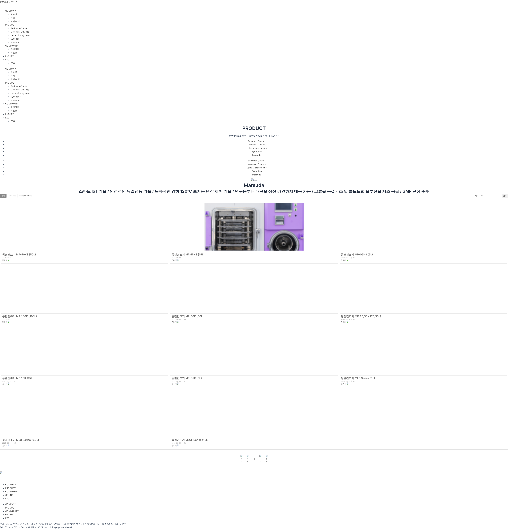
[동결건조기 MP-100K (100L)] (84, 288)
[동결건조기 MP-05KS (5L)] (423, 227)
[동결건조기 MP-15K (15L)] (84, 350)
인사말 (14, 14)
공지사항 (15, 49)
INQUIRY (9, 56)
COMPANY (10, 11)
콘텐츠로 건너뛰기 (9, 1)
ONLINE (9, 495)
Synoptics (16, 38)
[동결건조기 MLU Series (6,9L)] (84, 412)
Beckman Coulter (19, 28)
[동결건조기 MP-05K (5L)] (254, 350)
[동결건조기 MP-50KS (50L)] (84, 227)
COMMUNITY (12, 45)
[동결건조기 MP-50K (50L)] (254, 288)
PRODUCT (10, 24)
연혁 (13, 18)
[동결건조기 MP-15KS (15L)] (254, 227)
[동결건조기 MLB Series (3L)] (423, 350)
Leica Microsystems (20, 35)
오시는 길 (15, 21)
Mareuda (15, 42)
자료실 (14, 52)
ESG (7, 59)
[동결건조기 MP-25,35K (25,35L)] (423, 288)
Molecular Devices (20, 31)
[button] (4, 260)
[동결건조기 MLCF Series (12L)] (254, 412)
